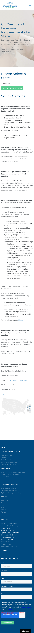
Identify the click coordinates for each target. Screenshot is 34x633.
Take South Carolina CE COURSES (12, 88)
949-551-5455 (5, 528)
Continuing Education (9, 462)
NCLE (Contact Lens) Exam (10, 474)
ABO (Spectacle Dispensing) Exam (13, 472)
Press (3, 505)
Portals (3, 512)
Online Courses (6, 455)
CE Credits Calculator (8, 464)
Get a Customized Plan (9, 491)
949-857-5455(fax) (7, 530)
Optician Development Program (12, 493)
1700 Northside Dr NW (9, 535)
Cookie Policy (5, 542)
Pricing (3, 458)
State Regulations (7, 460)
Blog (2, 507)
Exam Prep (5, 477)
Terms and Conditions (9, 546)
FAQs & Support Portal (9, 523)
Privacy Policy (6, 544)
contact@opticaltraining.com (11, 526)
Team (3, 503)
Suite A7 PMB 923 (7, 537)
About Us (4, 501)
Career (3, 510)
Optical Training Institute (10, 533)
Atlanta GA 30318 (7, 539)
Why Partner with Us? (9, 488)
